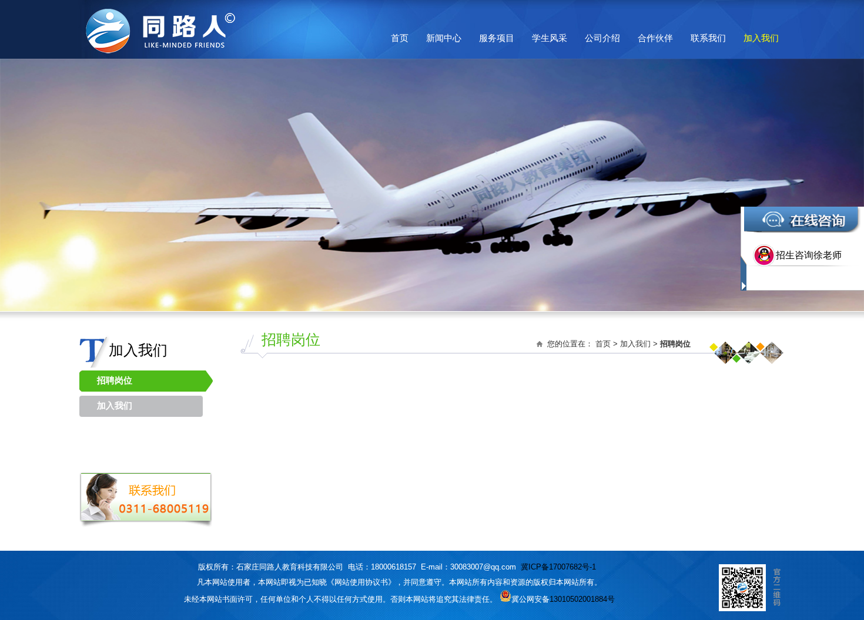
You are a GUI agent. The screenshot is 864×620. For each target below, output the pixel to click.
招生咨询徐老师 (809, 255)
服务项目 (496, 38)
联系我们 (708, 38)
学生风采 (549, 38)
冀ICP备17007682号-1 (558, 566)
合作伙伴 (655, 38)
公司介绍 (602, 38)
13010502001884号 (582, 599)
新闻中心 (443, 38)
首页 (399, 38)
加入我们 (761, 38)
